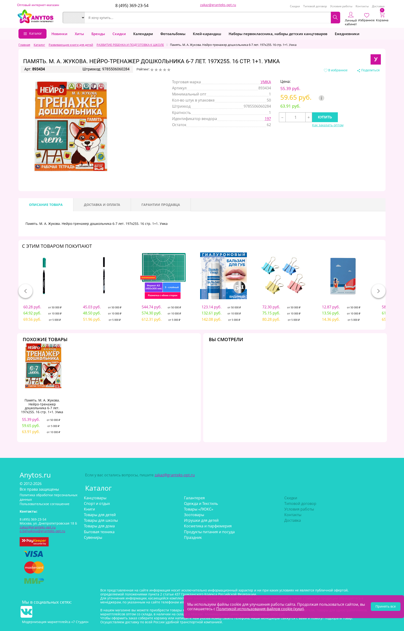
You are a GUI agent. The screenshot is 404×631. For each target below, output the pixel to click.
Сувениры (93, 537)
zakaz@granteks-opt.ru (218, 5)
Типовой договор (315, 6)
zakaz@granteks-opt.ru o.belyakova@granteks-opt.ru (42, 529)
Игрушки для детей (201, 520)
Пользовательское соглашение (44, 504)
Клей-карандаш (207, 33)
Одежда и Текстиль (201, 503)
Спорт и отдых (97, 503)
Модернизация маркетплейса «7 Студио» (55, 622)
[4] (164, 69)
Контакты (362, 6)
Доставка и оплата (102, 204)
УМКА (266, 81)
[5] (168, 69)
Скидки (295, 6)
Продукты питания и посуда (209, 531)
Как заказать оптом (327, 125)
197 (268, 118)
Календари (143, 33)
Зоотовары (194, 514)
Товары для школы (101, 520)
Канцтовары (95, 497)
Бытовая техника (99, 531)
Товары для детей (100, 514)
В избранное (337, 70)
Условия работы (341, 6)
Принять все (385, 606)
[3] (160, 69)
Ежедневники (347, 33)
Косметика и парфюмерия (208, 526)
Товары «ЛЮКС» (198, 509)
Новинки (59, 33)
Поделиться (370, 70)
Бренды (98, 33)
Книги (89, 509)
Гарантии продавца (160, 204)
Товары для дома (99, 526)
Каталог (35, 33)
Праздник (193, 537)
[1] (152, 69)
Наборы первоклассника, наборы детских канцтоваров (278, 33)
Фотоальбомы (172, 33)
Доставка (378, 6)
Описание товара (46, 204)
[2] (156, 69)
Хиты (79, 33)
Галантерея (194, 497)
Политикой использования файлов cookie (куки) (260, 608)
